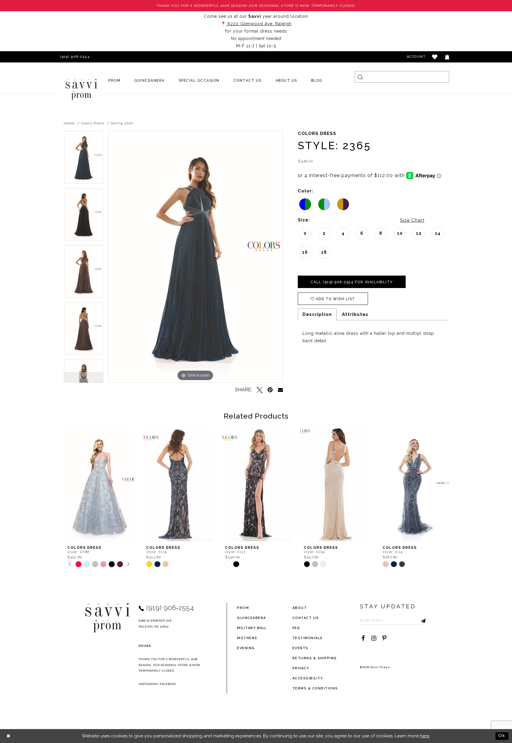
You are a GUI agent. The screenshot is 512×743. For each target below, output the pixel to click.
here (424, 736)
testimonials (307, 638)
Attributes (355, 314)
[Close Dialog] (9, 736)
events (300, 648)
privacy (300, 668)
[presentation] (99, 484)
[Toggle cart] (447, 56)
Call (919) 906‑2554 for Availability (352, 282)
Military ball (252, 628)
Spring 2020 (122, 123)
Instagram (148, 684)
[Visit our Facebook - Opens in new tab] (363, 638)
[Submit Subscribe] (421, 620)
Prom (243, 608)
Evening (246, 648)
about (299, 608)
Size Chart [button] (412, 220)
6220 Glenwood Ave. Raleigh (259, 23)
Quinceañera (251, 618)
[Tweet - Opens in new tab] (260, 390)
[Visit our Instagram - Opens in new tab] (374, 638)
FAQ (296, 628)
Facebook (168, 684)
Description (317, 314)
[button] (435, 56)
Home (69, 123)
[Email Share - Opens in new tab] (280, 389)
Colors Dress (92, 123)
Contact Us (305, 618)
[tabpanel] (83, 159)
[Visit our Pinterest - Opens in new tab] (384, 638)
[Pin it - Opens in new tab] (270, 390)
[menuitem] (114, 80)
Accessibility (307, 678)
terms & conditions (315, 688)
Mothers (247, 638)
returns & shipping (314, 658)
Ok (501, 735)
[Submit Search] (360, 77)
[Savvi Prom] (81, 89)
